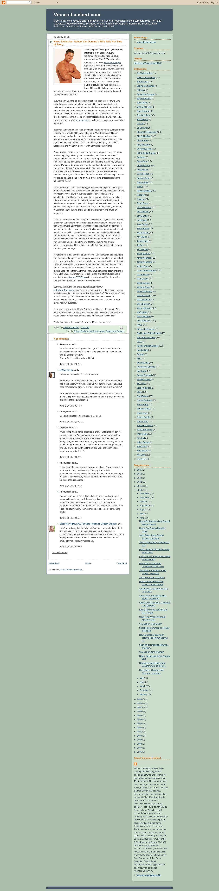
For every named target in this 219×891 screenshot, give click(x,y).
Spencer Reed (143, 409)
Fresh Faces (142, 203)
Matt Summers (143, 283)
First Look (141, 195)
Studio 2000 (142, 421)
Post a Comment (59, 552)
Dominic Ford (143, 174)
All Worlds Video (144, 73)
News (102, 331)
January (144, 694)
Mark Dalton (142, 279)
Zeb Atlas (141, 459)
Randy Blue (142, 350)
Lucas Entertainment (146, 270)
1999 (139, 740)
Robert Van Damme (115, 331)
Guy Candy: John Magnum (151, 652)
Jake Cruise (142, 224)
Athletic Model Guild (146, 77)
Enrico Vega (142, 182)
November (145, 497)
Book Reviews (143, 111)
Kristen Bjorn (143, 266)
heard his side (82, 120)
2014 (139, 474)
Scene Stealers (144, 388)
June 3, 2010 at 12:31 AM (71, 422)
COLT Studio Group (146, 153)
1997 (139, 748)
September (145, 505)
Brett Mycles (142, 119)
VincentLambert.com (77, 14)
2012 (139, 482)
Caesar (140, 123)
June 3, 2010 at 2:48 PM (71, 486)
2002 (139, 727)
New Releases (143, 321)
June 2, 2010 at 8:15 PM (71, 406)
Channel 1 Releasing (147, 132)
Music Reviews (144, 316)
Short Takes (142, 396)
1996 (139, 752)
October (143, 501)
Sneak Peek (142, 404)
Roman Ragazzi (144, 375)
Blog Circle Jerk (144, 107)
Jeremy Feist (143, 241)
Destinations (142, 170)
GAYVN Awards (144, 207)
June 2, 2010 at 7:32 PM (71, 364)
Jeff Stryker (142, 237)
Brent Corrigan (143, 115)
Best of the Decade (145, 94)
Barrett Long (142, 81)
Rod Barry (141, 371)
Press (139, 341)
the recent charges (112, 62)
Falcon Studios (81, 331)
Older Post (122, 563)
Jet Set (140, 245)
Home (88, 563)
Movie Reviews (144, 308)
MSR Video (142, 312)
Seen (139, 392)
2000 (139, 736)
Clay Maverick (143, 145)
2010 (139, 490)
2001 (139, 732)
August (143, 509)
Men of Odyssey (144, 291)
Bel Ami (140, 90)
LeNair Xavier (66, 370)
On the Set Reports (145, 329)
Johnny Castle (143, 253)
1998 (139, 744)
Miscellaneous (143, 299)
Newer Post (53, 563)
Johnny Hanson (144, 258)
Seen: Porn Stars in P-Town (152, 577)
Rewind (140, 354)
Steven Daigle (143, 417)
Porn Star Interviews (146, 337)
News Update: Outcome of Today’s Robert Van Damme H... (153, 638)
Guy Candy (142, 216)
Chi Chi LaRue (144, 136)
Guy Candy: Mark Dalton (150, 624)
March (143, 686)
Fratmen (140, 199)
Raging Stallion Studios (148, 346)
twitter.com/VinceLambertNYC (148, 63)
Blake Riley (142, 103)
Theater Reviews (144, 429)
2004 (139, 719)
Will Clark (141, 455)
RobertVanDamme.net (64, 290)
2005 (139, 715)
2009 (139, 699)
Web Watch (142, 451)
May (142, 678)
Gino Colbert (143, 211)
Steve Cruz (142, 413)
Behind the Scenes (145, 86)
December (145, 493)
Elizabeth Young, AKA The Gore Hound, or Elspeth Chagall (88, 524)
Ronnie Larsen (144, 379)
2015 (139, 470)
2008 (139, 703)
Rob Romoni (143, 363)
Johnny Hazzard (144, 262)
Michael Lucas (143, 295)
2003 (139, 723)
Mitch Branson (143, 304)
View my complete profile (149, 875)
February (144, 690)
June (142, 518)
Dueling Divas (143, 178)
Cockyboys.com (144, 149)
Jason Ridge (143, 233)
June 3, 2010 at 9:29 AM (71, 457)
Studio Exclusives (145, 425)
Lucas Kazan (143, 274)
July (142, 514)
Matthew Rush (143, 287)
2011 (139, 486)
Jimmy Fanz (142, 249)
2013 (139, 478)
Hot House (94, 331)
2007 (139, 707)
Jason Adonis (143, 228)
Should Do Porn (144, 400)
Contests (141, 157)
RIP (138, 358)
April (142, 682)
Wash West (142, 446)
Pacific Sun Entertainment (149, 333)
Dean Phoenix (143, 165)
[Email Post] (121, 328)
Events (140, 186)
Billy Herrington (144, 98)
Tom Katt (141, 438)
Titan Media (142, 434)
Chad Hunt (142, 128)
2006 (139, 711)
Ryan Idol (141, 383)
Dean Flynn (142, 161)
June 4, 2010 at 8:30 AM (71, 547)
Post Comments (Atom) (71, 570)
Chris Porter (142, 140)
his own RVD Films (77, 277)
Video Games (143, 442)
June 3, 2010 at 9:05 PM (71, 518)
